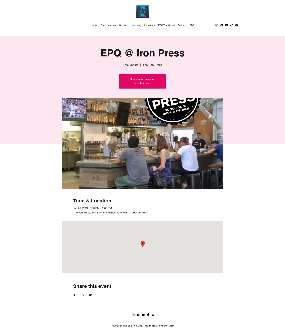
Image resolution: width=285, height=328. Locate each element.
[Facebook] (221, 25)
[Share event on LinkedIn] (90, 295)
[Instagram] (216, 25)
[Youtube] (226, 25)
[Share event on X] (82, 295)
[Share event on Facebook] (74, 295)
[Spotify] (236, 25)
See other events (142, 83)
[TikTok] (231, 25)
